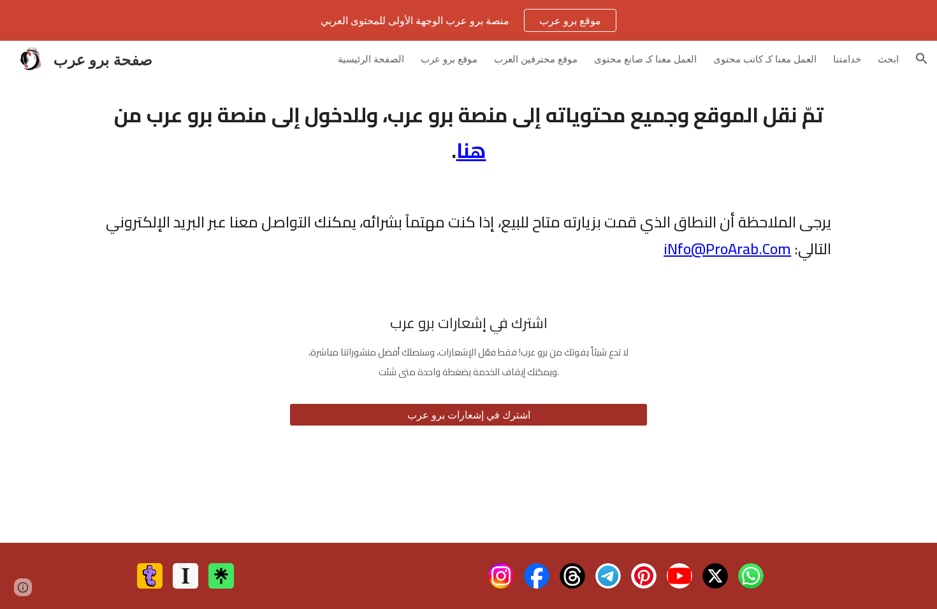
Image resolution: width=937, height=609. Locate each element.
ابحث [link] (888, 58)
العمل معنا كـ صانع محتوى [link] (645, 58)
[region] (468, 20)
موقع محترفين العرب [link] (535, 58)
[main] (468, 132)
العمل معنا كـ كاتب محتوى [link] (765, 58)
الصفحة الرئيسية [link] (371, 58)
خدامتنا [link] (847, 58)
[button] (921, 58)
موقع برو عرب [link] (449, 58)
